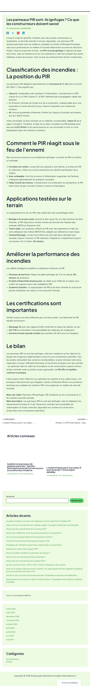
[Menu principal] (85, 4)
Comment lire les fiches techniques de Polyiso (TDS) (28, 541)
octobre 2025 (11, 624)
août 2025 (10, 628)
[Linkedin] (23, 33)
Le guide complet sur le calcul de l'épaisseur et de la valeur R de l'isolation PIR (38, 521)
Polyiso (9, 662)
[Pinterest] (18, 33)
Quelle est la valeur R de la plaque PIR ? (22, 549)
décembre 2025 (12, 616)
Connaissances (12, 474)
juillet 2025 (10, 632)
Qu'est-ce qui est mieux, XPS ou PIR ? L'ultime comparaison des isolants (36, 565)
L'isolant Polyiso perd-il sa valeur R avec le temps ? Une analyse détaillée (64, 469)
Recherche (10, 496)
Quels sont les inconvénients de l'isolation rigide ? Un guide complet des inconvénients (42, 525)
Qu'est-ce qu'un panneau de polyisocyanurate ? (26, 557)
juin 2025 (10, 636)
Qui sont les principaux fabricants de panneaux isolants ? (29, 537)
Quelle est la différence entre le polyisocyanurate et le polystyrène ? (34, 533)
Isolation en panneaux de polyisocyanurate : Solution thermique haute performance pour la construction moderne (25, 467)
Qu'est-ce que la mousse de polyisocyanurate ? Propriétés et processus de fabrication (41, 575)
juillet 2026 (10, 609)
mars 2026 (10, 613)
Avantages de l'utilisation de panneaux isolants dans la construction (34, 545)
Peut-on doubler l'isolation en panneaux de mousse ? (28, 553)
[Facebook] (7, 33)
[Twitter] (13, 33)
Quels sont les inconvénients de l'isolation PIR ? (26, 561)
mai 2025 (10, 640)
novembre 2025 (12, 620)
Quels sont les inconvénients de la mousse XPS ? (26, 529)
